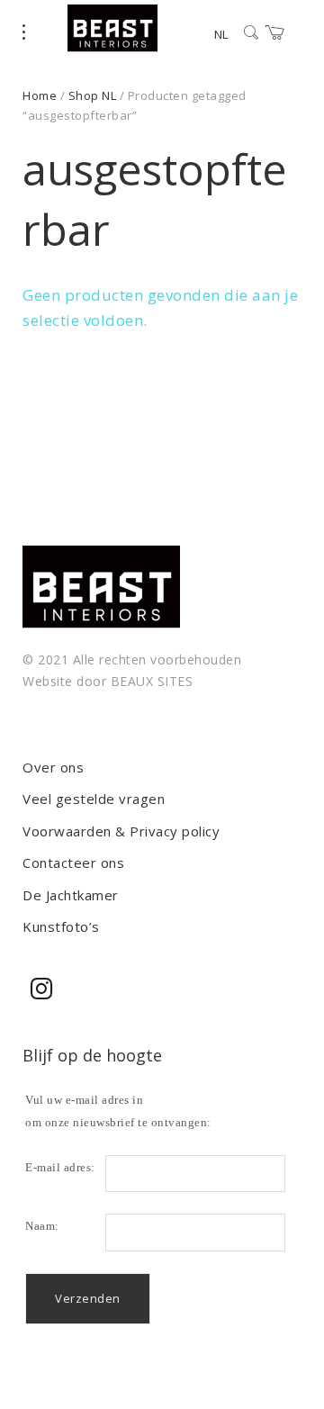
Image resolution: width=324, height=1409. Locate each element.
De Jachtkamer (70, 895)
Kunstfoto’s (61, 926)
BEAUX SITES (152, 681)
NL (221, 34)
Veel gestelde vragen (93, 799)
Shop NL (92, 95)
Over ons (53, 767)
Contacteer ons (73, 863)
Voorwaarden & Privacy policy (121, 831)
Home (39, 95)
